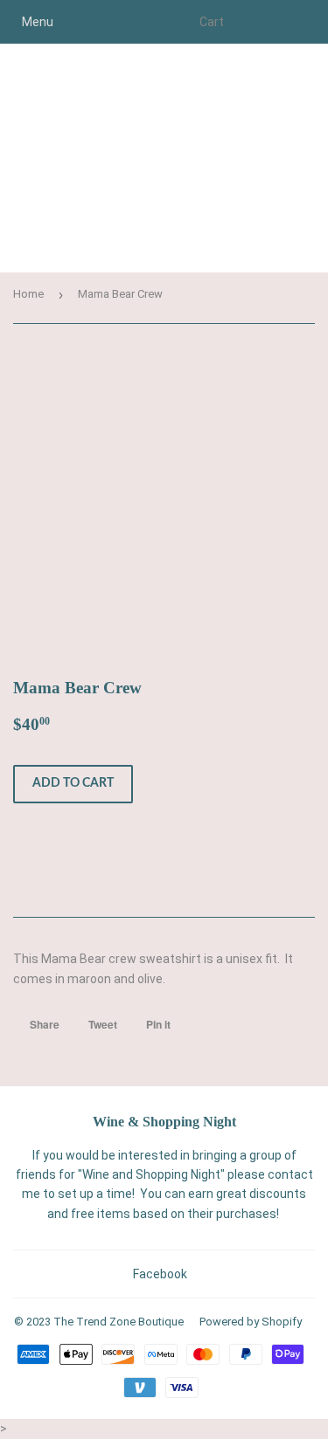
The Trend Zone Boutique (118, 1321)
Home (28, 293)
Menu (37, 22)
